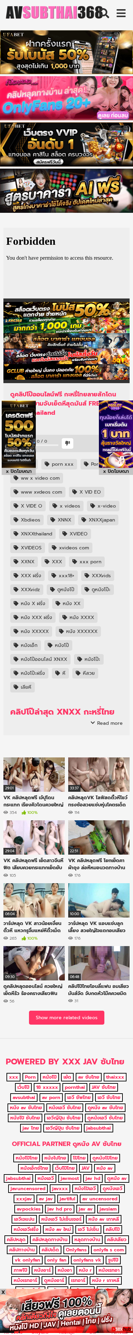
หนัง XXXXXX (81, 631)
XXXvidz (29, 589)
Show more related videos (67, 1017)
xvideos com (73, 547)
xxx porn (89, 561)
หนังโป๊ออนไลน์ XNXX (43, 659)
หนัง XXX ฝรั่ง (35, 617)
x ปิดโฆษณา (19, 471)
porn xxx (62, 464)
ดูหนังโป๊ (65, 589)
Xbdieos (29, 520)
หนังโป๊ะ (91, 659)
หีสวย (88, 673)
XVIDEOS (30, 547)
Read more (109, 723)
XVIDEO (78, 533)
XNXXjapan (101, 520)
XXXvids (100, 575)
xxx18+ (65, 575)
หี (63, 673)
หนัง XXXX (81, 617)
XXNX (26, 561)
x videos (69, 506)
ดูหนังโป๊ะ (100, 589)
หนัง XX (70, 603)
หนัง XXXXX (34, 631)
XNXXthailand (35, 533)
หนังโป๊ (61, 645)
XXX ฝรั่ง (30, 575)
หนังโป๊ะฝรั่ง (32, 673)
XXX (56, 561)
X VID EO (89, 492)
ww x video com (39, 478)
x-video (106, 506)
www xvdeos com (40, 492)
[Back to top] (121, 1321)
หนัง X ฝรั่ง (32, 603)
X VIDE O (30, 506)
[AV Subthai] (54, 14)
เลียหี (25, 687)
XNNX (63, 520)
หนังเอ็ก (28, 645)
